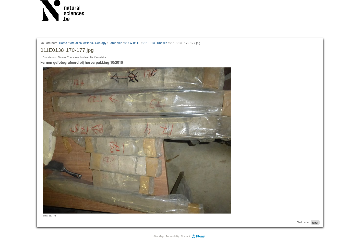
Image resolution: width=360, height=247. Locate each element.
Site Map (159, 236)
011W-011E (132, 43)
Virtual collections (81, 43)
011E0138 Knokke (155, 43)
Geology (100, 43)
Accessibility (172, 236)
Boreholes (115, 43)
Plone (198, 236)
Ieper (315, 222)
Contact (185, 236)
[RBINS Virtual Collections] (65, 11)
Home (63, 43)
